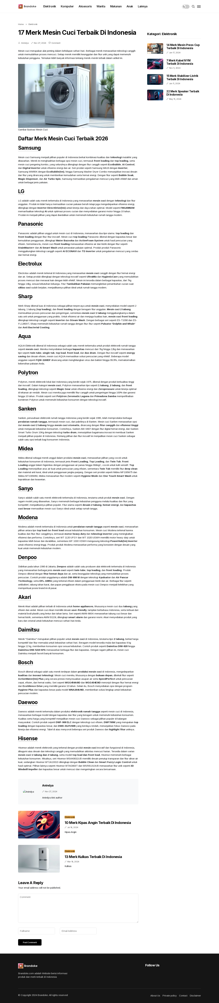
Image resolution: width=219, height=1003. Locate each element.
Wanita (101, 6)
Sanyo (25, 488)
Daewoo (28, 702)
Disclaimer (195, 995)
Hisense (28, 738)
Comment (55, 43)
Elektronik (49, 6)
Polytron (28, 372)
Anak (129, 6)
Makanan (116, 6)
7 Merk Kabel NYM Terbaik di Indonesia (179, 62)
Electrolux (30, 264)
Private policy (169, 995)
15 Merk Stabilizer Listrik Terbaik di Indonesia (182, 77)
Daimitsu (28, 630)
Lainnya (142, 6)
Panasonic (30, 224)
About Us (155, 995)
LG (21, 191)
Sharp (25, 296)
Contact (183, 995)
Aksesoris (85, 6)
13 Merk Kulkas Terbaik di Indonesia (93, 857)
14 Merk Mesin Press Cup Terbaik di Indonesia (183, 46)
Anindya (25, 43)
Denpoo (27, 557)
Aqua (24, 336)
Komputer (67, 6)
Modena (28, 517)
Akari (24, 597)
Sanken (27, 409)
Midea (25, 448)
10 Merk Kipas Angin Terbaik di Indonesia (98, 823)
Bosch (25, 662)
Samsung (29, 148)
